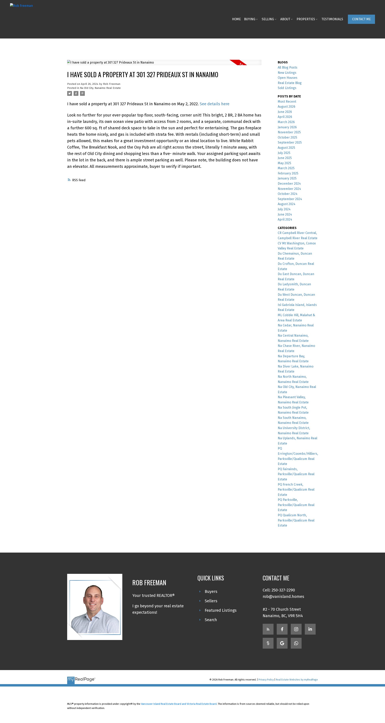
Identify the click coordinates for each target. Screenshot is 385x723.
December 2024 (289, 183)
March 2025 (286, 168)
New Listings (287, 73)
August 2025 (286, 148)
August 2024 (286, 204)
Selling (268, 19)
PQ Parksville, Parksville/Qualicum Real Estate (296, 505)
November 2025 (289, 132)
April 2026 (285, 117)
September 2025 (290, 142)
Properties (306, 19)
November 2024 (289, 189)
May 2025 (284, 163)
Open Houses (287, 78)
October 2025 (287, 137)
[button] (361, 19)
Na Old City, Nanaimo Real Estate (100, 88)
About (285, 19)
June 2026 (285, 112)
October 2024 (287, 194)
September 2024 (290, 199)
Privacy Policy (266, 679)
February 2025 (288, 173)
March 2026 (286, 122)
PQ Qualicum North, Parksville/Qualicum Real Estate (296, 520)
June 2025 (285, 158)
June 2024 (285, 214)
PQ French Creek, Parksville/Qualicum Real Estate (296, 490)
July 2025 (284, 153)
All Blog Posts (287, 67)
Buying (249, 19)
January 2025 (287, 178)
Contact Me (361, 19)
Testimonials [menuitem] (332, 19)
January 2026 (287, 127)
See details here (214, 103)
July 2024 (284, 209)
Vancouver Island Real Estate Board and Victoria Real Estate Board (179, 703)
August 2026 (286, 106)
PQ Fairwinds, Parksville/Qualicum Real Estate (296, 474)
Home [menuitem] (236, 19)
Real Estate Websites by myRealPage (297, 679)
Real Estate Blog (290, 83)
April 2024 (285, 219)
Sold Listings (287, 88)
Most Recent (287, 101)
